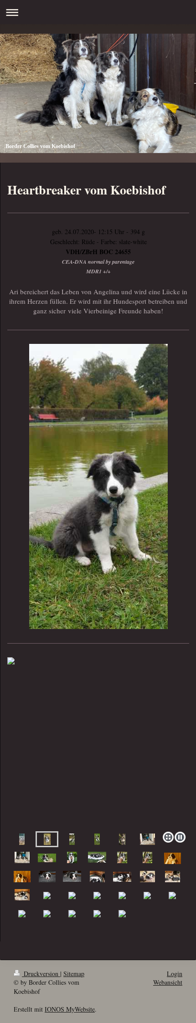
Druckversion (41, 973)
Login (174, 973)
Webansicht (167, 982)
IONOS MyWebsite (70, 1009)
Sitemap (73, 973)
